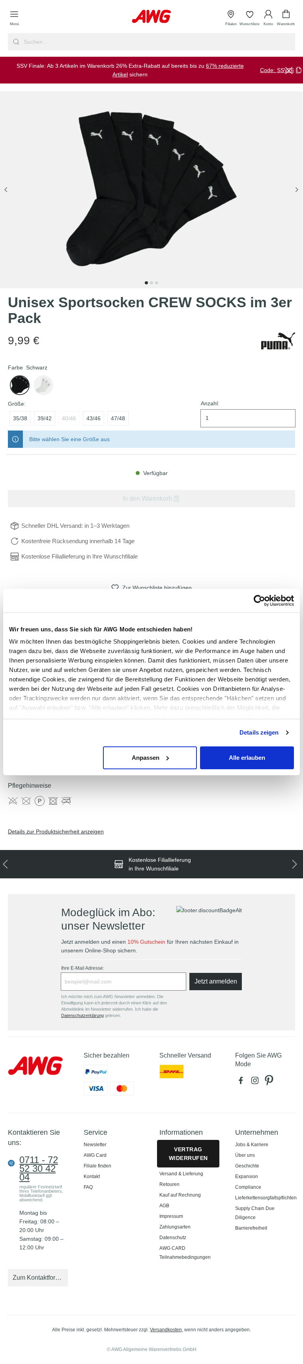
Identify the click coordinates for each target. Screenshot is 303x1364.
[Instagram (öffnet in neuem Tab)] (256, 1082)
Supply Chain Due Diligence (255, 1213)
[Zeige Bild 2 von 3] (151, 282)
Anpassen (145, 757)
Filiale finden (97, 1166)
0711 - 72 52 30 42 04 (38, 1169)
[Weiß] (43, 385)
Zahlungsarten (175, 1227)
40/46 (69, 418)
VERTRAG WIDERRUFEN (188, 1153)
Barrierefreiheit (251, 1228)
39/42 (44, 418)
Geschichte (247, 1166)
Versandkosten (166, 1329)
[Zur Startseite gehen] (151, 16)
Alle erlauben (247, 757)
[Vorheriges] (6, 190)
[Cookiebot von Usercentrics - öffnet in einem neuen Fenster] (259, 601)
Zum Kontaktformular (40, 1277)
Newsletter (95, 1144)
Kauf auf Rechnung (180, 1195)
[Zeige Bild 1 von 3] (146, 282)
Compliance (248, 1187)
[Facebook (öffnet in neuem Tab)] (242, 1082)
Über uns (245, 1155)
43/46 (93, 418)
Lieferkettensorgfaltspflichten (266, 1198)
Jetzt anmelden (216, 981)
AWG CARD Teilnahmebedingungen (185, 1252)
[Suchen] (15, 41)
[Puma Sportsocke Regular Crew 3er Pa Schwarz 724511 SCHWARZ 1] (151, 189)
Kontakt (92, 1176)
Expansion (246, 1176)
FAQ (88, 1187)
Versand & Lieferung (181, 1174)
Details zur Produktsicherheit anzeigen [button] (56, 831)
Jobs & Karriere (251, 1144)
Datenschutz (172, 1237)
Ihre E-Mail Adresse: (82, 968)
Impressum (171, 1216)
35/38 (20, 418)
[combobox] (158, 41)
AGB (164, 1205)
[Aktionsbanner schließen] (289, 70)
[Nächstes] (297, 190)
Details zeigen (259, 732)
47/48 (118, 418)
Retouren (169, 1184)
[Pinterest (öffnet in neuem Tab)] (270, 1082)
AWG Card (95, 1155)
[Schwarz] (20, 385)
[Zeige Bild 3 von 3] (156, 282)
